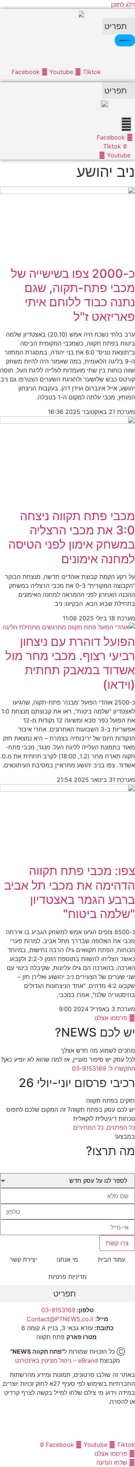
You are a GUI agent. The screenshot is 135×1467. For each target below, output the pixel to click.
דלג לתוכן (123, 4)
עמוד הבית (111, 1259)
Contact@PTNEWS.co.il (60, 1319)
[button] (118, 26)
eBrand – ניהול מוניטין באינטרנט (56, 1360)
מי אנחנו (67, 1259)
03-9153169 (58, 1310)
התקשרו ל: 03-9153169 (103, 1068)
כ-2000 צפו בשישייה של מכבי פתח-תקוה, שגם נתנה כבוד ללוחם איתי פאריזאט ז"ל (73, 295)
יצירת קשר (23, 1259)
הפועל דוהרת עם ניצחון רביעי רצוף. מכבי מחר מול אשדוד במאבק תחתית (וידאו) (70, 663)
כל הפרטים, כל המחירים (104, 1127)
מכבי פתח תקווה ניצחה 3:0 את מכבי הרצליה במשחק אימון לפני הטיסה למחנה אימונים (71, 537)
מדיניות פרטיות (67, 1276)
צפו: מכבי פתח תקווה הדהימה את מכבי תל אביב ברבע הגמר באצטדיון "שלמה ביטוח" (69, 892)
